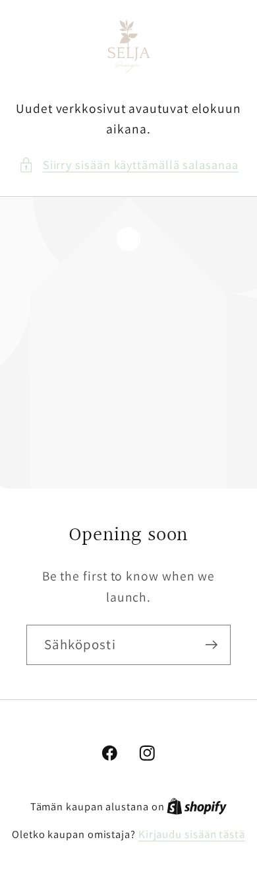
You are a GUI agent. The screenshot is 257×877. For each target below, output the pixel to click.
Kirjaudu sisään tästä (191, 834)
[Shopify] (197, 806)
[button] (128, 164)
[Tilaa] (211, 645)
